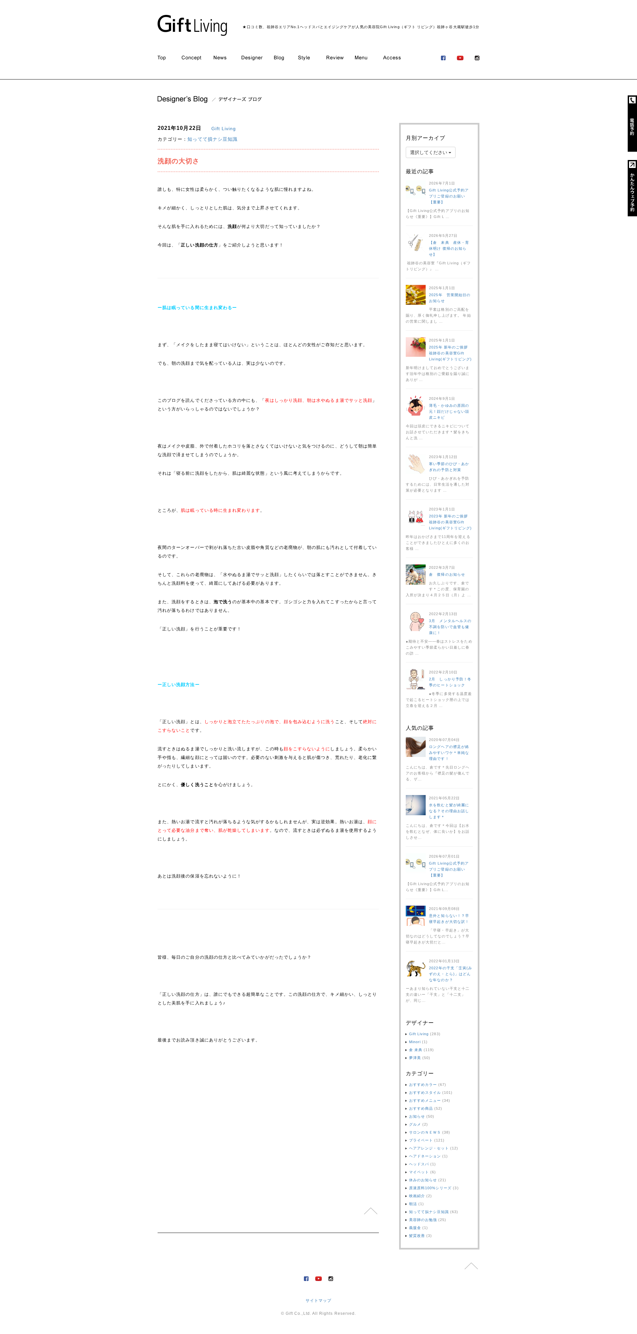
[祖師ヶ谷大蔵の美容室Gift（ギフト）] (192, 25)
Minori (415, 1042)
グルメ (415, 1124)
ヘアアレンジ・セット (429, 1148)
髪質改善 (417, 1236)
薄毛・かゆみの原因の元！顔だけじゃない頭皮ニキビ (449, 411)
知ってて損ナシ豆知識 (212, 139)
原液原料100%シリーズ (430, 1188)
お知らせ (417, 1116)
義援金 (415, 1228)
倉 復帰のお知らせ (447, 574)
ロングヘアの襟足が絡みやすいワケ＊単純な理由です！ (449, 753)
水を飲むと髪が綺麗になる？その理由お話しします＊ (449, 811)
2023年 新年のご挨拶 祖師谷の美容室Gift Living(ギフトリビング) (450, 522)
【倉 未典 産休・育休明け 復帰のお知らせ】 (449, 248)
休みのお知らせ (423, 1180)
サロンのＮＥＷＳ (425, 1132)
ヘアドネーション (425, 1156)
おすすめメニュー (425, 1100)
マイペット (419, 1172)
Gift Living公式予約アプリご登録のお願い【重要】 (449, 196)
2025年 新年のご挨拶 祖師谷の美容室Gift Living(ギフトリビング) (450, 353)
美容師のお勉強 (423, 1220)
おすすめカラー (423, 1085)
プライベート (421, 1140)
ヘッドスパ (419, 1164)
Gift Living (223, 128)
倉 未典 (415, 1050)
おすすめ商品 (421, 1108)
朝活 (413, 1204)
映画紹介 (417, 1196)
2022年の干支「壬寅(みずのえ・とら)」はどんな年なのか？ (450, 974)
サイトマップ (318, 1300)
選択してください (429, 152)
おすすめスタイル (425, 1092)
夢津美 (415, 1058)
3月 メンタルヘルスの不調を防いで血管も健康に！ (450, 627)
